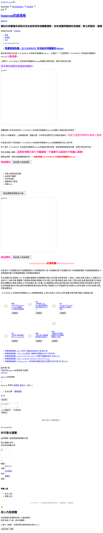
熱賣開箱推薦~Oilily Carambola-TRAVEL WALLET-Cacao (27, 359)
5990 (12, 303)
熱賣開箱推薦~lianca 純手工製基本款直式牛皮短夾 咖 (26, 351)
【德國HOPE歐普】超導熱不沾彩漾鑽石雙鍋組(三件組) (57, 335)
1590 (52, 331)
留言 (21, 385)
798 (36, 302)
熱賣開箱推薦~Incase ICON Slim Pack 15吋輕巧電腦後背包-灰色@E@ (32, 356)
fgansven (4, 373)
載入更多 (4, 399)
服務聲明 (70, 503)
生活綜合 (17, 31)
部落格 (7, 37)
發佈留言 (4, 412)
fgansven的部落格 (13, 15)
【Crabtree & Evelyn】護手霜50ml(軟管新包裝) (65, 307)
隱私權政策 (63, 503)
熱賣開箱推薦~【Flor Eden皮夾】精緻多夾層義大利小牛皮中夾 (30, 354)
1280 (36, 333)
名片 (6, 40)
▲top (3, 395)
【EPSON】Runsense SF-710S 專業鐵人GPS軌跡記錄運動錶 (17, 307)
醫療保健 (18, 392)
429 (12, 333)
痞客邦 (16, 385)
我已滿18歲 (5, 529)
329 (60, 303)
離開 (11, 529)
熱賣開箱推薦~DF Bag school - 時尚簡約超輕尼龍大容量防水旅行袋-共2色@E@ (36, 361)
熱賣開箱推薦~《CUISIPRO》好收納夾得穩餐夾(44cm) (34, 48)
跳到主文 (4, 21)
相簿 (6, 35)
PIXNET (36, 503)
